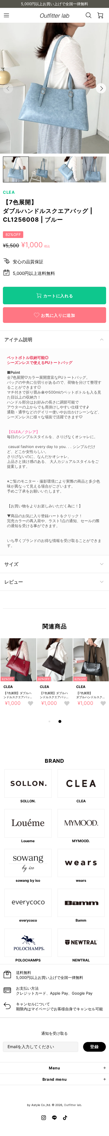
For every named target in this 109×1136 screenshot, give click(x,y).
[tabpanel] (18, 678)
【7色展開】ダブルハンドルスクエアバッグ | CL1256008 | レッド (18, 695)
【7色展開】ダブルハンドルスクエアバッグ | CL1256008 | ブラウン (54, 695)
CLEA (9, 192)
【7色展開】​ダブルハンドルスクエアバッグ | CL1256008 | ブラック (91, 695)
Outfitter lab (72, 1105)
